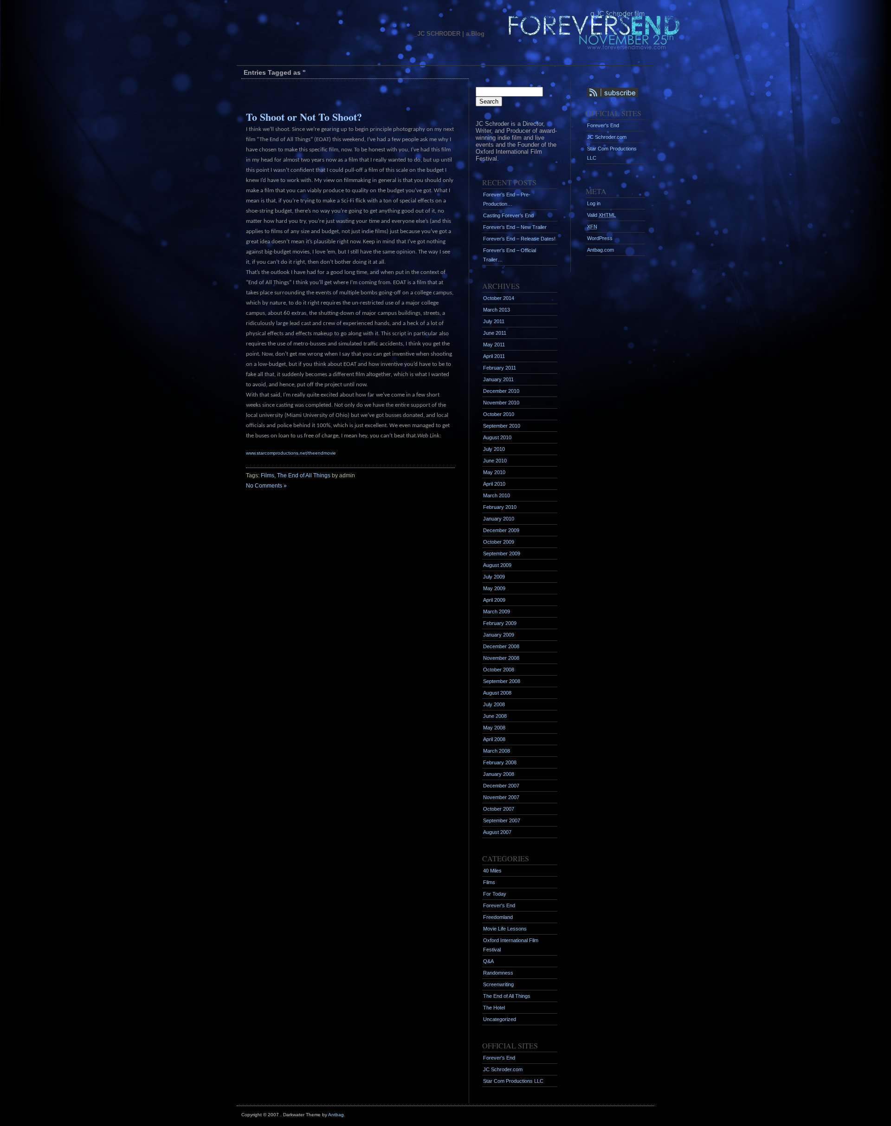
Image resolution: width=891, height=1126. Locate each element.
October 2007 (498, 809)
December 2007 (501, 785)
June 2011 (494, 333)
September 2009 (501, 553)
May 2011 (494, 344)
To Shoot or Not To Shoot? (304, 116)
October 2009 (498, 542)
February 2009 (500, 623)
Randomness (498, 973)
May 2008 (494, 727)
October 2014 (498, 298)
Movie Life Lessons (505, 928)
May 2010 (494, 472)
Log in (593, 203)
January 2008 (498, 774)
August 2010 (497, 437)
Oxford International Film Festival (510, 944)
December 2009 (501, 530)
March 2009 (496, 611)
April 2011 (494, 356)
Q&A (488, 961)
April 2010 (494, 484)
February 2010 (500, 507)
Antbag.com (600, 250)
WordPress (600, 238)
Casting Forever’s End (508, 215)
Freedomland (498, 917)
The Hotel (494, 1007)
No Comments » (266, 485)
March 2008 (496, 751)
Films (267, 475)
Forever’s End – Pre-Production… (506, 199)
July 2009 (494, 576)
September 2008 (501, 681)
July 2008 (494, 704)
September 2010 (501, 426)
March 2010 (496, 495)
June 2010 (495, 460)
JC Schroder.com (503, 1069)
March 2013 (496, 309)
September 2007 (501, 820)
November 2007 (501, 797)
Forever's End (499, 905)
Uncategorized (499, 1019)
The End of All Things (303, 475)
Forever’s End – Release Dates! (519, 238)
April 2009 (494, 600)
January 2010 (498, 518)
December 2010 (501, 391)
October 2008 (498, 669)
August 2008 (497, 693)
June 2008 (495, 716)
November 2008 (501, 658)
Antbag (336, 1114)
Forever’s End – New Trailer (515, 227)
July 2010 (494, 449)
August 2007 (497, 832)
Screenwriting (498, 984)
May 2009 (494, 588)
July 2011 (493, 321)
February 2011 (499, 368)
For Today (494, 894)
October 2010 (498, 414)
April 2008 (494, 739)
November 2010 (501, 402)
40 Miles (492, 870)
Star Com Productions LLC (513, 1081)
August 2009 (497, 565)
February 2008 (500, 762)
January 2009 (498, 635)
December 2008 (501, 646)
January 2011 (498, 379)
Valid (601, 215)
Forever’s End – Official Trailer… (509, 254)
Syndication (606, 92)
